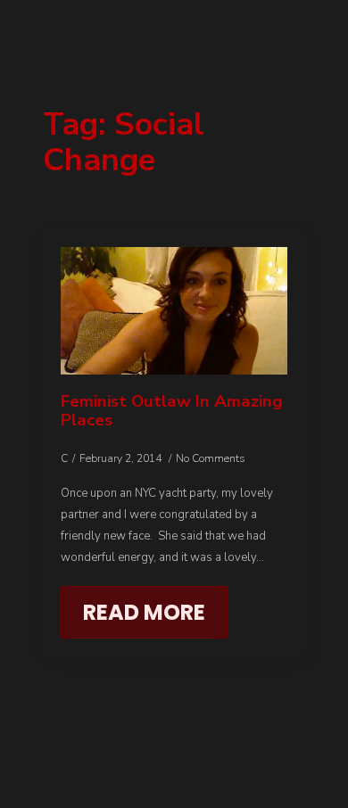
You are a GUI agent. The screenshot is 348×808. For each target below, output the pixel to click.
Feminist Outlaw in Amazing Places (172, 411)
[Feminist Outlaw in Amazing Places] (174, 311)
